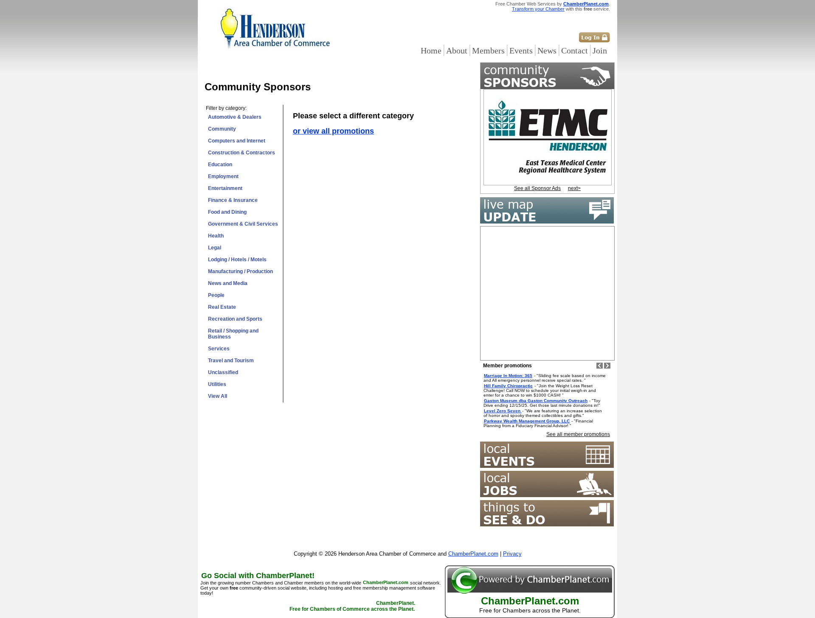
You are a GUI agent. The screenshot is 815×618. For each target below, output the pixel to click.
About (456, 50)
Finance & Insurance (233, 200)
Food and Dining (227, 212)
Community (222, 129)
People (216, 295)
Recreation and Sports (235, 319)
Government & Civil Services (243, 224)
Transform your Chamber (538, 8)
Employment (223, 176)
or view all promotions (333, 131)
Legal (214, 248)
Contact (574, 50)
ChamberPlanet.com (586, 3)
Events (521, 50)
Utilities (217, 384)
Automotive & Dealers (234, 117)
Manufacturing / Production (240, 271)
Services (219, 349)
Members (488, 50)
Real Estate (222, 307)
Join (600, 50)
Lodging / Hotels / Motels (237, 260)
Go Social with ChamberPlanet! (258, 575)
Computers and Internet (236, 141)
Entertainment (225, 188)
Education (220, 165)
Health (216, 236)
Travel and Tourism (231, 361)
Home (431, 50)
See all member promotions (578, 434)
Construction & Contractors (241, 153)
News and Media (227, 283)
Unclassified (223, 372)
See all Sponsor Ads (537, 188)
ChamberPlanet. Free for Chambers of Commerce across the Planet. (352, 606)
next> (574, 188)
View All (217, 396)
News (546, 50)
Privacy (512, 554)
